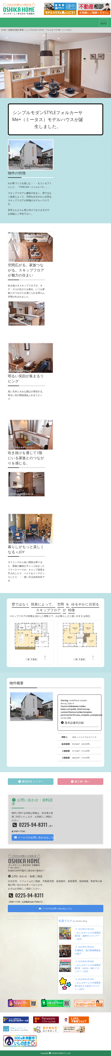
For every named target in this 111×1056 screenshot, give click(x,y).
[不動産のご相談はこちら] (94, 9)
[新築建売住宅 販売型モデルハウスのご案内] (60, 9)
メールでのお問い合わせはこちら (35, 837)
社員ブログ (73, 921)
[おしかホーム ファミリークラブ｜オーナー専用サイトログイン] (88, 1003)
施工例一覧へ (82, 781)
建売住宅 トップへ (32, 781)
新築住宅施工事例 (16, 30)
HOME (3, 30)
